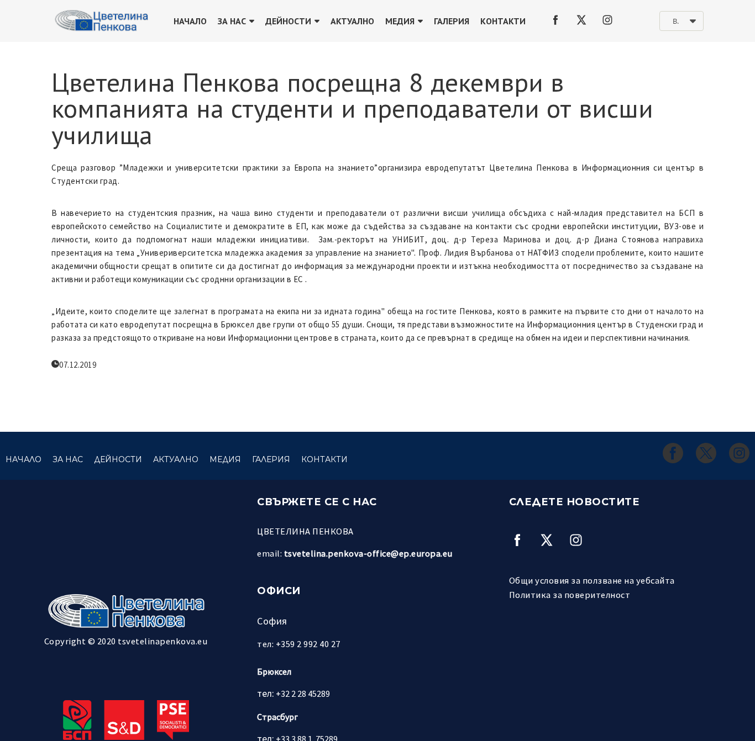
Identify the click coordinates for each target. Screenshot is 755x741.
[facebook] (555, 20)
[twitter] (581, 20)
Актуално (352, 21)
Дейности (288, 21)
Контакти (503, 21)
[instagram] (607, 20)
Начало (190, 21)
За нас (232, 21)
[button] (681, 21)
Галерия (451, 21)
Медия (400, 21)
